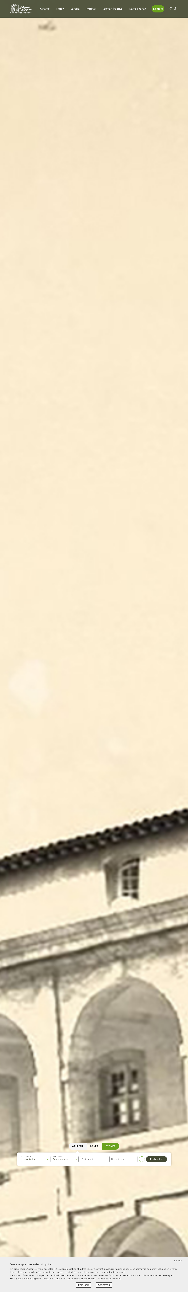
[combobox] (35, 1159)
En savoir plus (88, 1278)
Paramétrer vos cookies (109, 1278)
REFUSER (83, 1285)
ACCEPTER (104, 1285)
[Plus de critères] (142, 1159)
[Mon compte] (175, 9)
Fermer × (179, 1260)
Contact (158, 9)
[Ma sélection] (170, 9)
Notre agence (137, 9)
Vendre (75, 9)
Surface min (88, 1159)
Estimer (91, 9)
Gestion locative (112, 9)
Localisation (28, 1156)
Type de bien (57, 1156)
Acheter (44, 9)
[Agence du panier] (21, 8)
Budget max (117, 1159)
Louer (60, 9)
